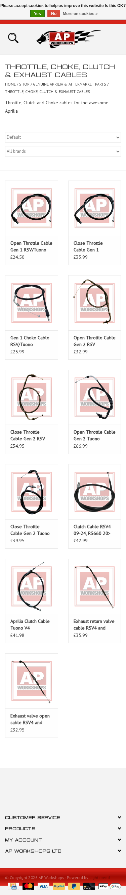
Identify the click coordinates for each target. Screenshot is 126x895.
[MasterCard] (27, 885)
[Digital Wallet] (108, 885)
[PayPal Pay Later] (73, 885)
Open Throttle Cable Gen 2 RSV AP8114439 (95, 341)
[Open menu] (13, 37)
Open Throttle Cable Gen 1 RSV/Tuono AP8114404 (31, 246)
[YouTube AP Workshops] (63, 788)
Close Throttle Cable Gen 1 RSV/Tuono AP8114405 (88, 246)
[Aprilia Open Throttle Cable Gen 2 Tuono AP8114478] (94, 397)
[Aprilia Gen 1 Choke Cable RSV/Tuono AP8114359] (31, 302)
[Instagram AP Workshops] (75, 788)
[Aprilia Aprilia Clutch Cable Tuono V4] (31, 586)
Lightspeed (99, 877)
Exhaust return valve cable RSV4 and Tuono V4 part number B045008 (94, 624)
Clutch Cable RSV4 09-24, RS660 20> (92, 530)
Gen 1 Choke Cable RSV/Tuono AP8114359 (29, 341)
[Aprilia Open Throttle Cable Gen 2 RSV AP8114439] (94, 302)
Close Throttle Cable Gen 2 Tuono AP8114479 (30, 530)
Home (10, 84)
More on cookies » (80, 13)
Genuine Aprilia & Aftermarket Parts (69, 84)
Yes (37, 13)
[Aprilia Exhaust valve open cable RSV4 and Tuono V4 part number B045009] (31, 680)
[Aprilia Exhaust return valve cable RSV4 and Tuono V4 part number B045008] (94, 586)
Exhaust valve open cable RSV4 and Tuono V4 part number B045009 (30, 719)
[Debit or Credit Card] (88, 885)
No (53, 13)
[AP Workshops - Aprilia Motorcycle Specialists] (78, 38)
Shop (24, 84)
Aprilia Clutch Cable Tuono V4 (30, 624)
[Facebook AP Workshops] (51, 788)
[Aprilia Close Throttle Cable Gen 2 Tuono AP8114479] (31, 491)
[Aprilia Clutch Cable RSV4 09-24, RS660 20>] (94, 491)
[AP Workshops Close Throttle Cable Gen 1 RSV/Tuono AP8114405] (94, 208)
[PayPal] (58, 885)
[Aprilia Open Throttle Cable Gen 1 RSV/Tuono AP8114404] (31, 208)
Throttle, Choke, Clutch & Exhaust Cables (47, 91)
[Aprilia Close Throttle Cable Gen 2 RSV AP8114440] (31, 397)
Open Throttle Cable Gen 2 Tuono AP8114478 (95, 435)
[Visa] (42, 885)
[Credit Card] (12, 885)
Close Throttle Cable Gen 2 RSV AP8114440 (27, 435)
